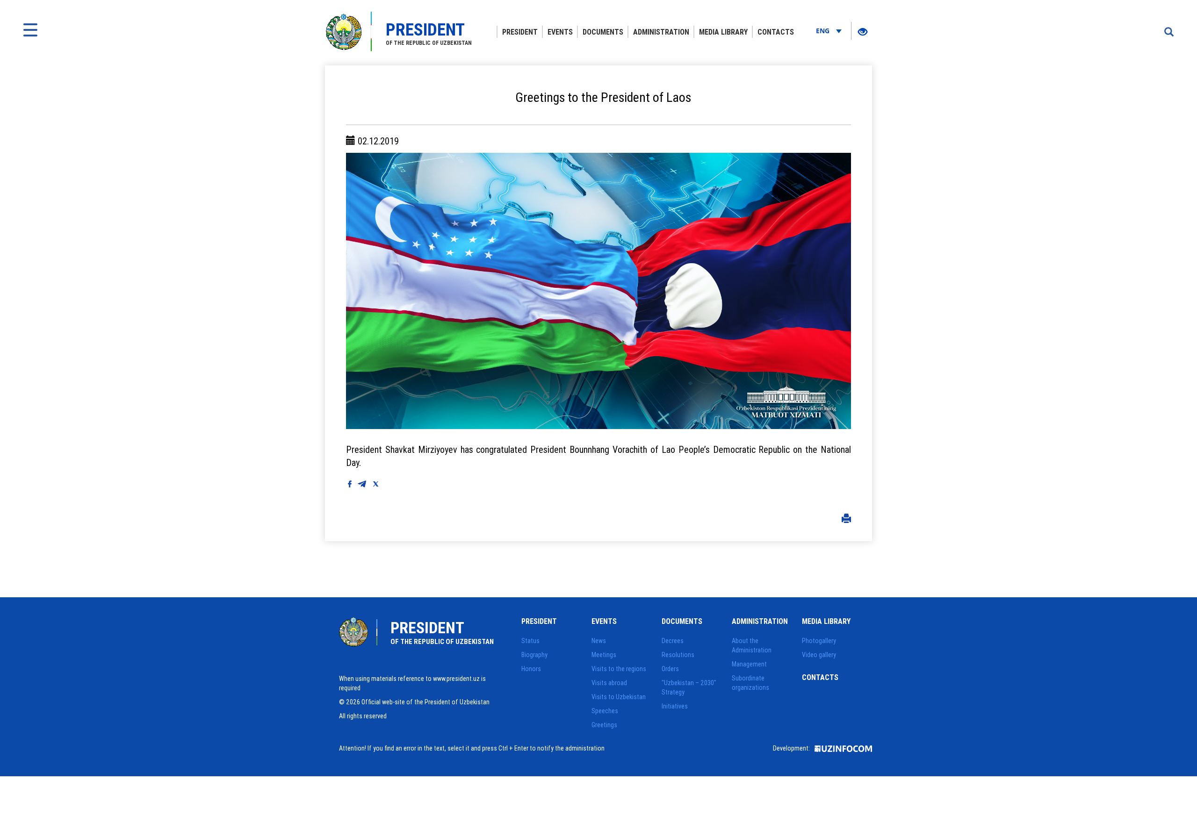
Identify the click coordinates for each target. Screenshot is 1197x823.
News (598, 641)
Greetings (604, 725)
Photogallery (819, 641)
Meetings (603, 655)
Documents (603, 31)
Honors (531, 669)
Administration (661, 31)
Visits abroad (609, 683)
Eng (823, 30)
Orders (670, 669)
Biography (534, 655)
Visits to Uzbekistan (618, 697)
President (520, 31)
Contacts (775, 31)
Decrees (673, 641)
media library (723, 31)
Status (530, 641)
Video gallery (819, 655)
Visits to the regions (618, 669)
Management (749, 664)
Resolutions (678, 655)
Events (560, 31)
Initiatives (675, 706)
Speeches (604, 711)
